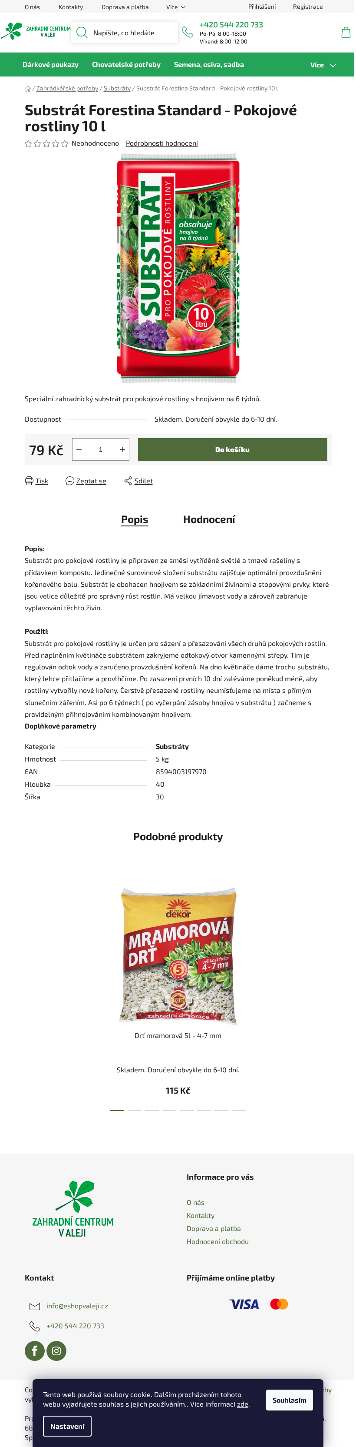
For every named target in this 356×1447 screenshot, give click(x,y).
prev (32, 997)
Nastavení (67, 1426)
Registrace (308, 6)
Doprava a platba (125, 6)
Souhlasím (290, 1400)
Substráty (172, 746)
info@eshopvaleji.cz (77, 1305)
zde (242, 1404)
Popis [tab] (134, 518)
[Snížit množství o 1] (79, 449)
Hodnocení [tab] (209, 518)
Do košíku (232, 449)
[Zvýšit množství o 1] (122, 449)
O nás (32, 6)
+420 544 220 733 (231, 24)
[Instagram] (56, 1351)
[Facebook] (35, 1351)
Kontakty (71, 6)
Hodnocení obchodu (218, 1241)
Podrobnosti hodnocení (162, 143)
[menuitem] (50, 64)
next (325, 997)
